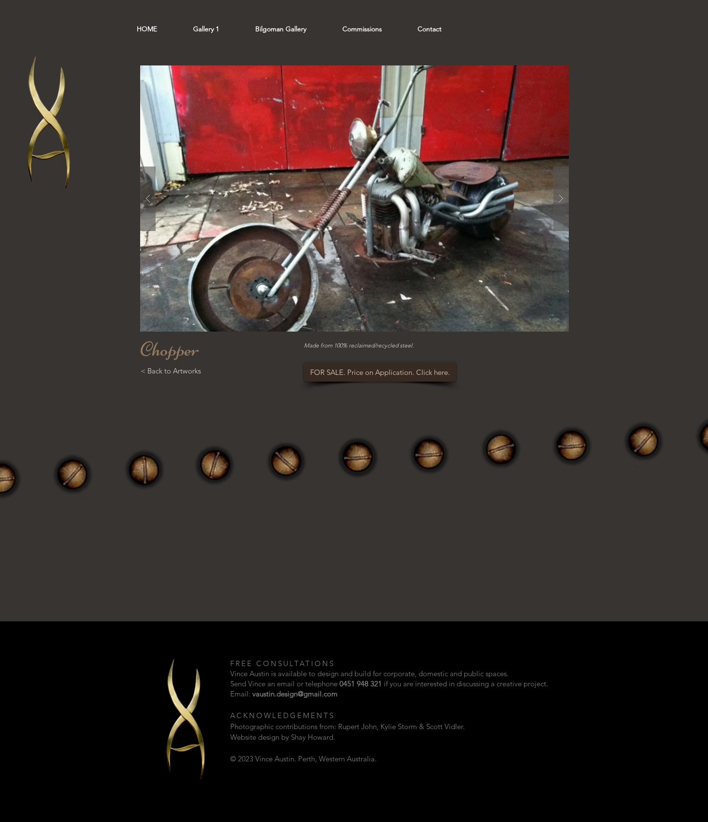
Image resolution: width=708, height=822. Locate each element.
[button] (354, 198)
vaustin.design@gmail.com (295, 693)
